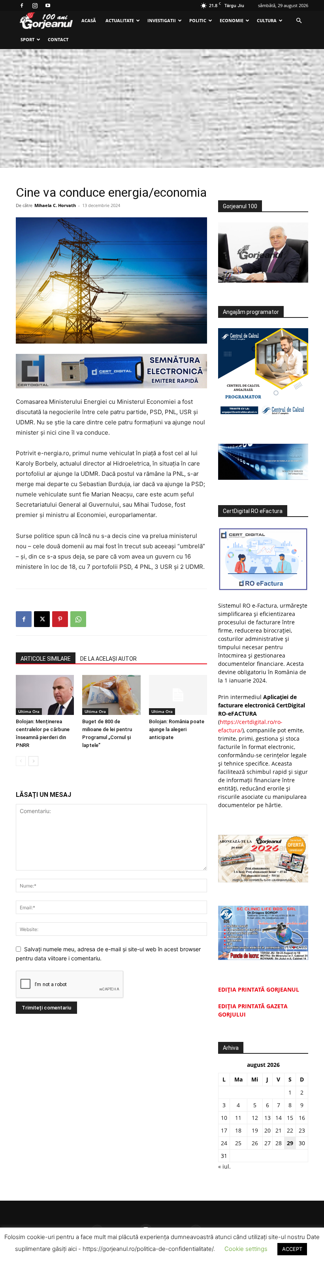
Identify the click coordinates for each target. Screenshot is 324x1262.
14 (278, 1117)
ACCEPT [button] (292, 1249)
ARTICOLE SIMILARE (46, 659)
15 (290, 1117)
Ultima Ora (29, 711)
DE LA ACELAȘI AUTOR (108, 659)
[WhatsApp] (78, 619)
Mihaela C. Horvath (55, 205)
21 (278, 1130)
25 (238, 1143)
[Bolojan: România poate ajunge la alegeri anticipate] (178, 695)
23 (302, 1130)
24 (224, 1143)
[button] (298, 21)
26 (255, 1143)
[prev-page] (21, 761)
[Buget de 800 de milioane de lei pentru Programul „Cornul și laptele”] (111, 695)
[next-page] (33, 761)
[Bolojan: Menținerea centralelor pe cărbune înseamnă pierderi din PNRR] (45, 695)
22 (290, 1130)
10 (224, 1117)
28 (278, 1143)
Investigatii (161, 20)
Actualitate (119, 20)
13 (267, 1117)
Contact (58, 39)
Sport (27, 39)
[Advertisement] (162, 108)
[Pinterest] (60, 619)
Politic (197, 20)
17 (224, 1130)
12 (255, 1117)
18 (238, 1130)
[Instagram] (35, 5)
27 (267, 1143)
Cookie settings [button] (245, 1248)
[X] (42, 619)
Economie (231, 20)
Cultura (267, 20)
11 (238, 1117)
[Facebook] (22, 5)
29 (290, 1143)
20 (267, 1130)
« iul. (224, 1166)
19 (255, 1130)
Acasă (88, 20)
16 (302, 1117)
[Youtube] (48, 5)
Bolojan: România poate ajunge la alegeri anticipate (176, 729)
